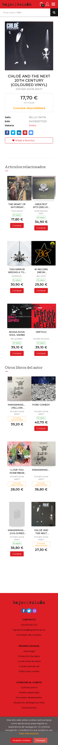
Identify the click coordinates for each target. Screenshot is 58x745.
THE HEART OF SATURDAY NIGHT (17, 206)
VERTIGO (41, 332)
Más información (29, 733)
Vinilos (32, 125)
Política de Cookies (29, 671)
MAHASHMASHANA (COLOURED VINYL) (17, 532)
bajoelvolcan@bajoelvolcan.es (29, 629)
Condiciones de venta (29, 661)
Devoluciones (29, 707)
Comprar (17, 225)
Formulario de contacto (29, 635)
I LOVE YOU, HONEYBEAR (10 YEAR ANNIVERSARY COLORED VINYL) (17, 471)
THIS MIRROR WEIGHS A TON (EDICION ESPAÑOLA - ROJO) (17, 271)
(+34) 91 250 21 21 (29, 624)
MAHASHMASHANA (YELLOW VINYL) (17, 406)
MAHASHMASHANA (41, 469)
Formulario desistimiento (29, 697)
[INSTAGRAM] (34, 610)
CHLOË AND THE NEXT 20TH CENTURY (41, 532)
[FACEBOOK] (23, 610)
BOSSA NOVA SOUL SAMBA (17, 333)
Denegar (40, 740)
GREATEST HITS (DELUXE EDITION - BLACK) (41, 206)
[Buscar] (54, 12)
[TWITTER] (29, 610)
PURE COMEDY (41, 404)
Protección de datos (29, 656)
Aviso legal (29, 651)
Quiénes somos (29, 687)
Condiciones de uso (29, 666)
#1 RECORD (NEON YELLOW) (41, 271)
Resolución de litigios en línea (29, 702)
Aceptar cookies (21, 740)
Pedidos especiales (29, 692)
